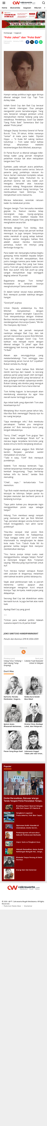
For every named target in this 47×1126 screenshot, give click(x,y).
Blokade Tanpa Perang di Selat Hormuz (29, 858)
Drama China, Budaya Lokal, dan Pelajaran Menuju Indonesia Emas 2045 (33, 725)
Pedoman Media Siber (12, 906)
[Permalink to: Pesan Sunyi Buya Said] (13, 740)
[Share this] (27, 42)
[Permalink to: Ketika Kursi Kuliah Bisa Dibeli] (33, 685)
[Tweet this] (32, 42)
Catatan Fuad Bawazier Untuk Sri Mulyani (33, 660)
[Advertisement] (23, 1017)
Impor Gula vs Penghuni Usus (28, 842)
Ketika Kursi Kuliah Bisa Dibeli (32, 698)
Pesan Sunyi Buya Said (13, 751)
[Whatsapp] (41, 42)
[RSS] (24, 652)
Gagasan (7, 43)
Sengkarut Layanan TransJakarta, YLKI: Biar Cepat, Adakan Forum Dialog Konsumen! (29, 814)
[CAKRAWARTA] (24, 3)
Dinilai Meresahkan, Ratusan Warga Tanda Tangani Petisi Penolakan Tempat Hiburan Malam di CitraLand (23, 799)
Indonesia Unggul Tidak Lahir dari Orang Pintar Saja (33, 752)
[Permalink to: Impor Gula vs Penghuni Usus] (9, 843)
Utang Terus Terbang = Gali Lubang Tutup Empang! (13, 662)
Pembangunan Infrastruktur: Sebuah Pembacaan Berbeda (28, 834)
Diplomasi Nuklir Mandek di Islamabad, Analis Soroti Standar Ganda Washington (28, 826)
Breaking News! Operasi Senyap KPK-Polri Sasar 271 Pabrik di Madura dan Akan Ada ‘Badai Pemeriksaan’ (29, 807)
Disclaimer (28, 906)
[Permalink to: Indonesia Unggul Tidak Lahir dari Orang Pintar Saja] (33, 740)
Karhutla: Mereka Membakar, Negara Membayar (12, 698)
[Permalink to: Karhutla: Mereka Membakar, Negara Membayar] (13, 685)
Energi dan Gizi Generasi (26, 870)
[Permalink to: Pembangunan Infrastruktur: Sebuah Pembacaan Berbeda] (9, 835)
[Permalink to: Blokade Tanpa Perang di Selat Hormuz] (9, 861)
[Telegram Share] (36, 42)
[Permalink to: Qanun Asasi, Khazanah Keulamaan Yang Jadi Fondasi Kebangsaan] (13, 712)
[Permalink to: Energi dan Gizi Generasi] (9, 874)
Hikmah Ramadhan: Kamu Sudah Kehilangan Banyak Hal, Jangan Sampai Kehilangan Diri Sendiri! (29, 850)
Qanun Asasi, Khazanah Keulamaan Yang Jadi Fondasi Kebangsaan (13, 725)
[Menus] (4, 3)
